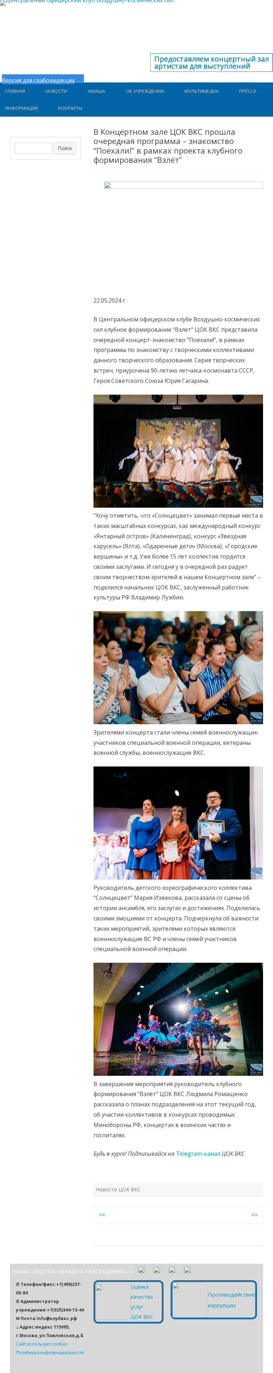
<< (102, 1215)
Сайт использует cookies (42, 1344)
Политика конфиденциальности (50, 1353)
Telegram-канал (198, 1154)
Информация (21, 108)
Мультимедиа (201, 91)
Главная (15, 91)
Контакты (70, 108)
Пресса (247, 91)
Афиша (96, 91)
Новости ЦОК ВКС (118, 1189)
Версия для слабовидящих (38, 80)
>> (254, 1215)
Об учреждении (145, 91)
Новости (56, 91)
